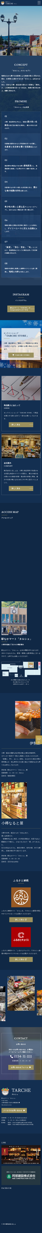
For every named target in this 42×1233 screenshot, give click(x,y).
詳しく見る (16, 424)
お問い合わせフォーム (19, 1067)
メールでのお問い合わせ (12, 1110)
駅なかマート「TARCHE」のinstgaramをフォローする (20, 309)
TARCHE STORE (22, 355)
